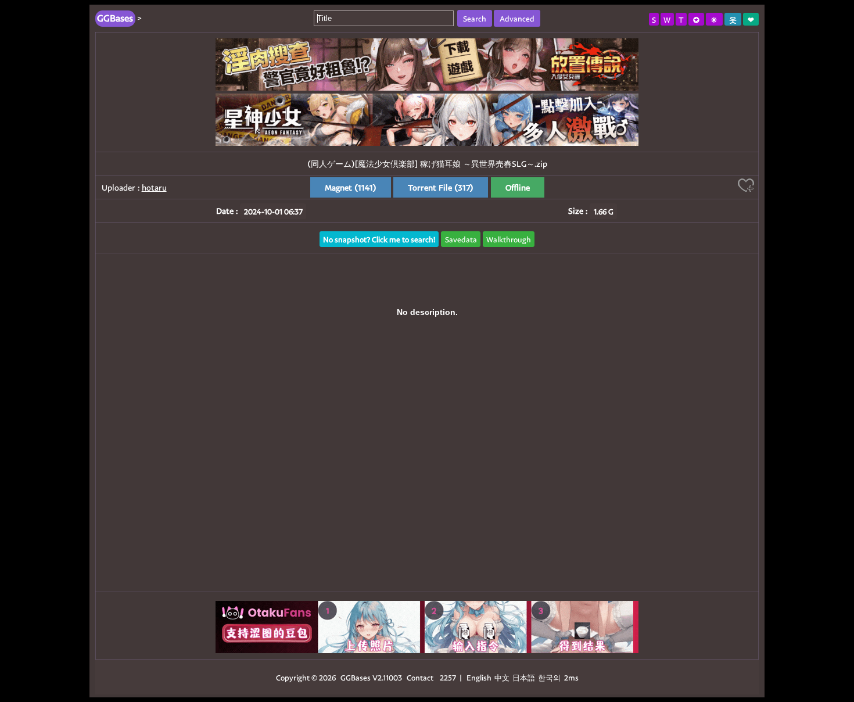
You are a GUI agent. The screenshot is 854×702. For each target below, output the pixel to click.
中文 (501, 677)
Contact (420, 677)
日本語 (523, 677)
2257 (448, 677)
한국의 (550, 677)
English (479, 677)
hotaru (154, 187)
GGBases (355, 677)
